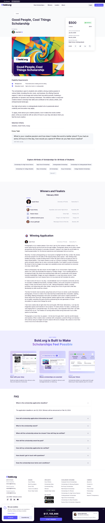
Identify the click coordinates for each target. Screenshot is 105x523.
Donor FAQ (31, 486)
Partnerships (90, 491)
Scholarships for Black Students (69, 500)
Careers (89, 486)
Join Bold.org (99, 5)
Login (90, 5)
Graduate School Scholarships (69, 482)
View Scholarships (39, 5)
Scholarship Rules (49, 484)
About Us (89, 482)
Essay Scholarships (66, 169)
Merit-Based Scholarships (67, 488)
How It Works (31, 482)
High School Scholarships (43, 164)
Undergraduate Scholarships (60, 164)
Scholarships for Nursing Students (70, 484)
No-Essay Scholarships (67, 486)
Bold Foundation (32, 484)
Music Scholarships (41, 169)
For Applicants (16, 1)
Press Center (90, 488)
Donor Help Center (33, 491)
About (63, 5)
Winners (50, 5)
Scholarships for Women (67, 491)
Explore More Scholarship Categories (70, 502)
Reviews (89, 493)
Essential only (25, 517)
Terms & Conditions (33, 488)
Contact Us (89, 484)
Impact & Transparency (93, 495)
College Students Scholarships (82, 169)
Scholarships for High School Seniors (23, 164)
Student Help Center (50, 491)
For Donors (7, 1)
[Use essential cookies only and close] (32, 506)
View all (52, 173)
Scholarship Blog (49, 486)
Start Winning (51, 519)
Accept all (10, 517)
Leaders (57, 5)
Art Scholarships (54, 169)
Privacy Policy (11, 513)
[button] (52, 403)
